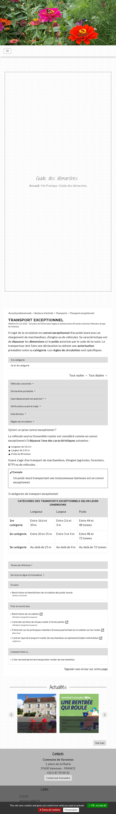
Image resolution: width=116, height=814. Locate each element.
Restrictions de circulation (27, 613)
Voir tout (99, 742)
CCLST (23, 796)
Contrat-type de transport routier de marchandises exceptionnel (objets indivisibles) (57, 637)
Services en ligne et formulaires (26, 575)
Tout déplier (98, 375)
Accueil (34, 185)
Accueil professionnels (20, 313)
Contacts (58, 754)
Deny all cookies (51, 810)
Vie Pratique (49, 185)
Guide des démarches (73, 185)
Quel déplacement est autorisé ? (27, 398)
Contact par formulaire (58, 777)
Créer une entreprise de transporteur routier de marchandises (43, 659)
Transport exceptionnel (82, 313)
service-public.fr (29, 801)
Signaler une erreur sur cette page (86, 669)
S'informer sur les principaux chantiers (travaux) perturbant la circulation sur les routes (58, 629)
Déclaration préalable (22, 391)
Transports (62, 313)
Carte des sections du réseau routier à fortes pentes (40, 621)
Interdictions (17, 413)
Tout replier (78, 375)
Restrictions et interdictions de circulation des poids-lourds (42, 592)
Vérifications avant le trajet (25, 406)
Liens (44, 789)
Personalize (71, 810)
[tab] (58, 360)
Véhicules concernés (21, 383)
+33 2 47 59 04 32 (58, 772)
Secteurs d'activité (43, 313)
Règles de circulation (21, 421)
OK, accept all (98, 805)
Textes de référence (21, 565)
